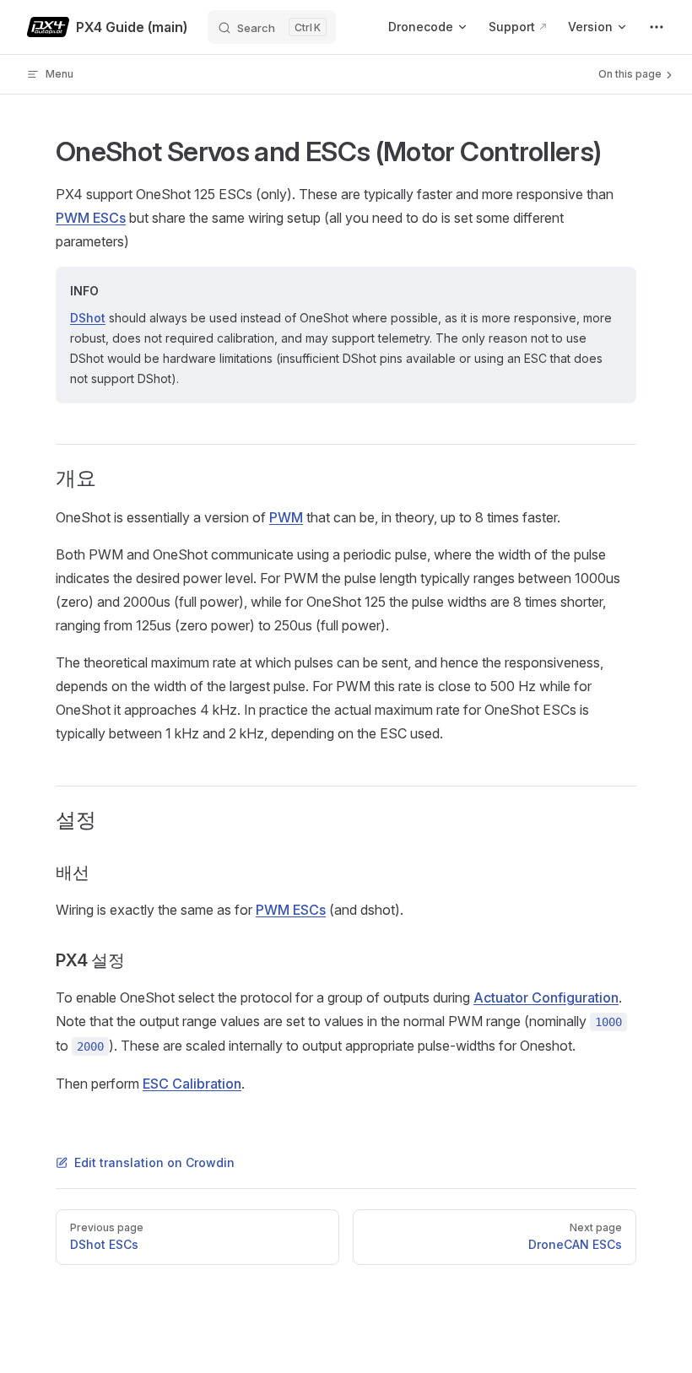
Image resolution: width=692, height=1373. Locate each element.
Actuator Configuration (546, 997)
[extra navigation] (656, 27)
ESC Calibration (192, 1083)
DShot (87, 318)
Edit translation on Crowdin (154, 1162)
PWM (286, 517)
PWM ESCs (91, 217)
